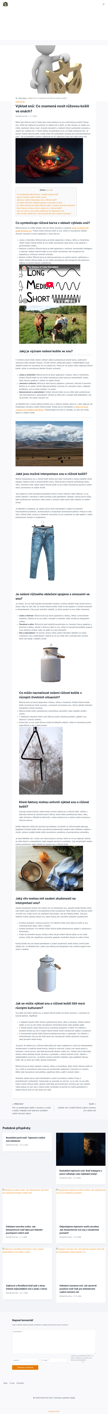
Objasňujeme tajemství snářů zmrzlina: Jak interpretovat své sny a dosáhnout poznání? (79, 1229)
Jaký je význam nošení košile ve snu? (32, 197)
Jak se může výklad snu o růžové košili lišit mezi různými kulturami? (44, 213)
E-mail (45, 1360)
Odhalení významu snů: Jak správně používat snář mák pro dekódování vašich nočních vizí (78, 1288)
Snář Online (20, 102)
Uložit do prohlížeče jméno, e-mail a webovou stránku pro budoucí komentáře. (82, 1358)
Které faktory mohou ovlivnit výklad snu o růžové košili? (39, 208)
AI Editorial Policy (54, 1411)
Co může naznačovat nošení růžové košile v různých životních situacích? (46, 205)
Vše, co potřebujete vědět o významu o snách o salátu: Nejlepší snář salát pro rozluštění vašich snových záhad (31, 1108)
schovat (49, 190)
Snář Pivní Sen (23, 116)
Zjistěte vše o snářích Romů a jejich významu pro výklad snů (77, 1107)
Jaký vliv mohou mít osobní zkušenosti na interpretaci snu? (40, 211)
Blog (5, 1383)
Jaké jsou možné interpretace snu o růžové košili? (37, 200)
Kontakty (20, 1383)
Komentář (18, 1332)
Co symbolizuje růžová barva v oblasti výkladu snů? (37, 194)
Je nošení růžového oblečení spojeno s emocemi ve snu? (39, 203)
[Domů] (16, 98)
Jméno (16, 1360)
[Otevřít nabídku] (103, 4)
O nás (11, 1383)
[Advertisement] (54, 24)
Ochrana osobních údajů (64, 1398)
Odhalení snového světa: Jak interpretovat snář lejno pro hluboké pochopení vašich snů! (24, 1229)
